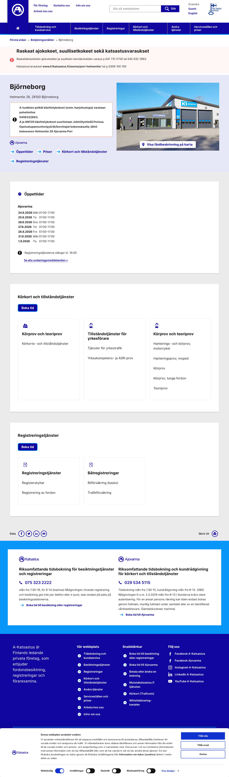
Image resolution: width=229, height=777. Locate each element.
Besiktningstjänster (86, 28)
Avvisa (203, 754)
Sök (173, 8)
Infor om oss (92, 714)
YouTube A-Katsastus (189, 681)
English (192, 13)
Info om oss (83, 5)
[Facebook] (21, 534)
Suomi (192, 8)
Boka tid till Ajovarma (139, 614)
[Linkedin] (36, 534)
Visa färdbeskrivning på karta (170, 144)
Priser (47, 152)
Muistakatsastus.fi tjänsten (141, 684)
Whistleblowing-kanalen (140, 702)
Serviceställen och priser (205, 28)
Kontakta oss (62, 5)
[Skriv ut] (215, 534)
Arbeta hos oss (43, 11)
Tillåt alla (203, 736)
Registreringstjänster (32, 161)
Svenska (193, 4)
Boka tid (27, 308)
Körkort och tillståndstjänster (143, 28)
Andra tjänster (176, 28)
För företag (41, 5)
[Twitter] (29, 534)
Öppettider (24, 152)
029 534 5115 (137, 582)
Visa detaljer (168, 771)
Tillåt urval (203, 745)
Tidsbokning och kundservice (45, 28)
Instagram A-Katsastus (190, 667)
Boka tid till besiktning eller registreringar (54, 605)
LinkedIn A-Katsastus (189, 674)
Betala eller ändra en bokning (142, 673)
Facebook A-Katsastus (190, 653)
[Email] (44, 534)
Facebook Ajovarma (188, 660)
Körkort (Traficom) (141, 693)
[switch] (90, 770)
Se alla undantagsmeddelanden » (46, 260)
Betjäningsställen (43, 40)
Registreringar (116, 28)
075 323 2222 (38, 582)
